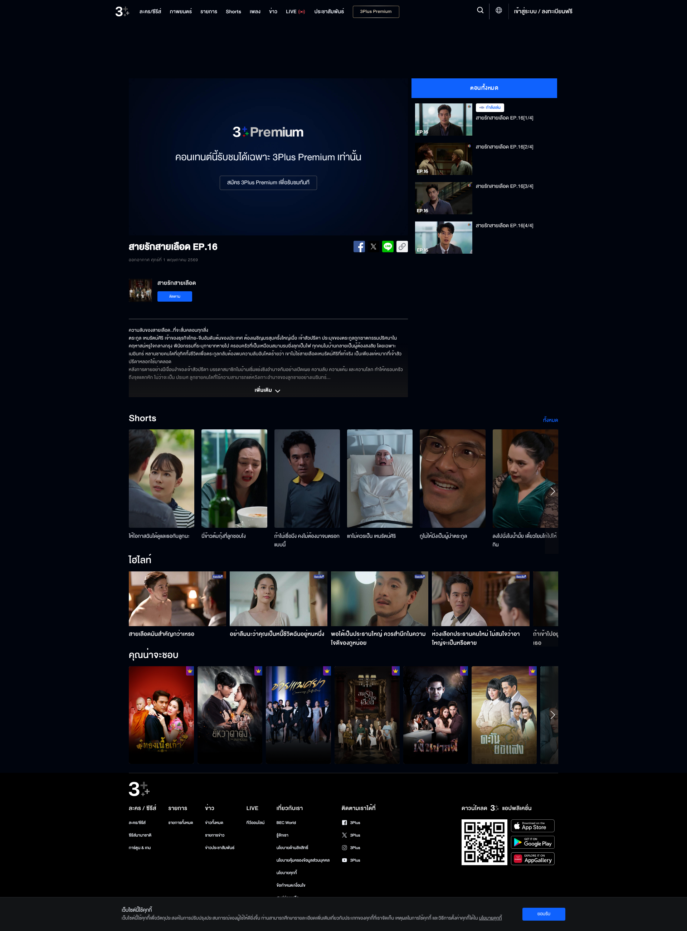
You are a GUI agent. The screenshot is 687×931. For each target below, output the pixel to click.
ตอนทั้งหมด (484, 88)
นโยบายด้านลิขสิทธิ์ (292, 847)
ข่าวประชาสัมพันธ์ (219, 847)
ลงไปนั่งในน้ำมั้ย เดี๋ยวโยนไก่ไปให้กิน (525, 540)
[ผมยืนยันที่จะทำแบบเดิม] (298, 715)
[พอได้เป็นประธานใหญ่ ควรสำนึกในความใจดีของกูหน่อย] (380, 598)
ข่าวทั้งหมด (214, 822)
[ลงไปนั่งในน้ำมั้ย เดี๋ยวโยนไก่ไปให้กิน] (525, 478)
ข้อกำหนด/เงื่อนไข (291, 885)
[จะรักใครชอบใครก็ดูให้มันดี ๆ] (161, 715)
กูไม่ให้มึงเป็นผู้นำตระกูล (443, 536)
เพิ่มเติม (264, 391)
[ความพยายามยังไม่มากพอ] (367, 715)
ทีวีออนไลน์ (255, 822)
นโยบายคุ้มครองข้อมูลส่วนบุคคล (303, 860)
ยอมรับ (543, 913)
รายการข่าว (214, 835)
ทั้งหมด (550, 420)
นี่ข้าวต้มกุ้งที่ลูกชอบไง (223, 536)
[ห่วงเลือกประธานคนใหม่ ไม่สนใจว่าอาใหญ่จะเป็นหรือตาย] (481, 598)
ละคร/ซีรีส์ (137, 822)
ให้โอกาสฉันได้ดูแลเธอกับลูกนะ (159, 536)
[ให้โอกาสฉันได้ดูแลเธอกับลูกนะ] (161, 478)
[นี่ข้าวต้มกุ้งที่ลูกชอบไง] (234, 478)
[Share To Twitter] (373, 246)
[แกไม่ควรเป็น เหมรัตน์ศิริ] (380, 478)
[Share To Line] (388, 246)
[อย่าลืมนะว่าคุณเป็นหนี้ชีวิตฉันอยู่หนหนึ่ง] (278, 598)
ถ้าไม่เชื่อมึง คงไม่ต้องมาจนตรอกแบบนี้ (307, 540)
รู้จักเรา (282, 835)
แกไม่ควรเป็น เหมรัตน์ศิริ (371, 536)
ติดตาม (174, 296)
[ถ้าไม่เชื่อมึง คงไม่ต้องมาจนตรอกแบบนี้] (307, 478)
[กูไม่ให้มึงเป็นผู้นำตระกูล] (452, 478)
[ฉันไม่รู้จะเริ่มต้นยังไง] (504, 715)
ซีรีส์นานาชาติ (140, 835)
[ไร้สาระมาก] (435, 715)
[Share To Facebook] (359, 246)
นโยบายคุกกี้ (287, 872)
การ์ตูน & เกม (140, 847)
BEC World (286, 822)
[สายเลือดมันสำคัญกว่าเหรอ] (177, 598)
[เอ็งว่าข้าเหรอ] (230, 715)
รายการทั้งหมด (180, 822)
